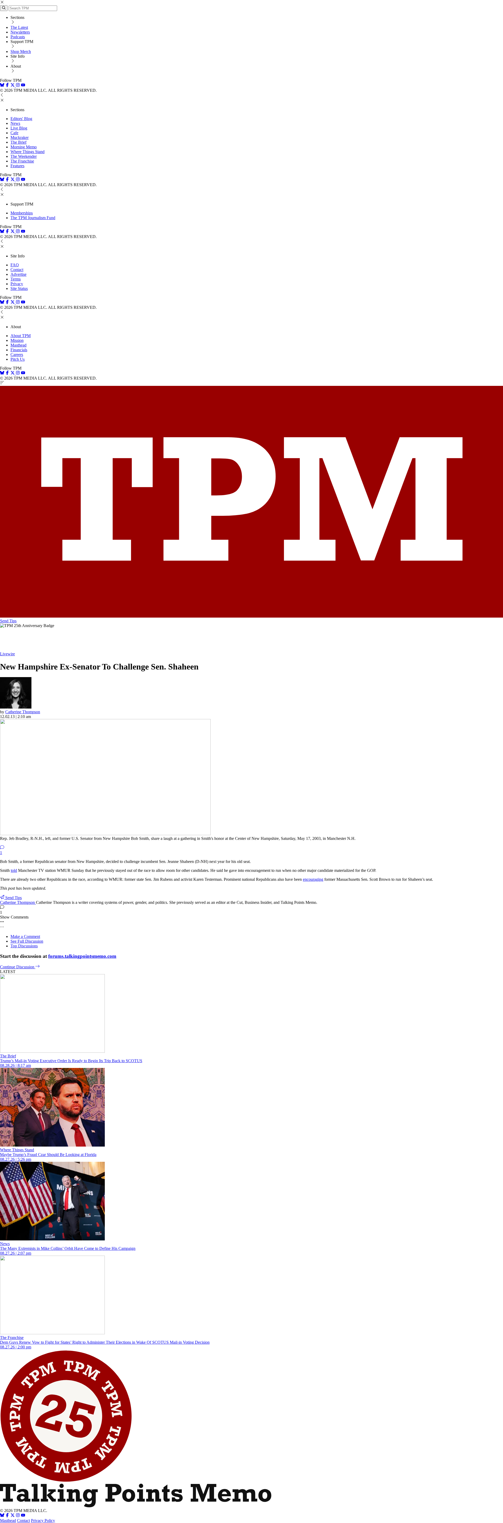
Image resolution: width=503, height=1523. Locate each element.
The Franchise (22, 161)
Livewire (7, 654)
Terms (15, 279)
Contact (16, 269)
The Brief (18, 142)
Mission (17, 340)
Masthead (18, 345)
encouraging (313, 879)
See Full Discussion (26, 941)
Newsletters (20, 32)
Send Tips (8, 621)
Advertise (18, 274)
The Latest (19, 27)
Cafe (14, 133)
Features (17, 166)
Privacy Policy (43, 1520)
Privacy (16, 284)
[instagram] (18, 85)
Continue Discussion (17, 967)
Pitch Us (17, 359)
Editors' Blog (21, 118)
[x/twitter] (13, 85)
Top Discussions (24, 946)
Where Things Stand (27, 151)
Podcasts (17, 37)
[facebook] (7, 85)
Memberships (21, 213)
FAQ (14, 265)
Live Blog (18, 128)
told (14, 870)
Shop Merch (20, 51)
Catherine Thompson (22, 712)
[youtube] (23, 85)
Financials (18, 350)
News (15, 123)
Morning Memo (23, 147)
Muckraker (19, 137)
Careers (16, 354)
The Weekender (23, 156)
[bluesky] (2, 85)
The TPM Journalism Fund (32, 217)
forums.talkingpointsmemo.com (82, 956)
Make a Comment (25, 936)
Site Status (19, 288)
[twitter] (12, 1516)
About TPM (20, 335)
